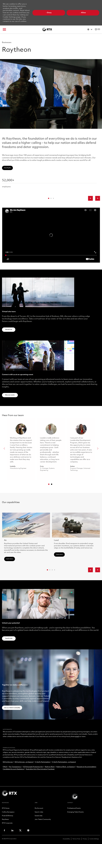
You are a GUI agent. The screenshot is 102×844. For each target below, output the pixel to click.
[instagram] (28, 830)
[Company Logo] (47, 29)
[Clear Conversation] (67, 255)
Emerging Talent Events (75, 812)
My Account (39, 808)
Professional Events (74, 808)
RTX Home (5, 808)
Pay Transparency (15, 767)
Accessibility (66, 839)
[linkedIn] (12, 830)
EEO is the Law (8, 762)
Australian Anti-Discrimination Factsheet (40, 769)
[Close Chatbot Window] (75, 255)
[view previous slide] (90, 198)
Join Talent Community (43, 819)
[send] (74, 795)
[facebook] (4, 830)
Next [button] (98, 448)
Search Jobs (39, 812)
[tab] (48, 198)
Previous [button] (4, 448)
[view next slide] (97, 198)
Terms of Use (76, 839)
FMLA (5, 767)
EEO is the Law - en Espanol (24, 762)
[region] (60, 525)
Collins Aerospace (8, 812)
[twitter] (20, 830)
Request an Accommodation (86, 767)
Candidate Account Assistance (13, 769)
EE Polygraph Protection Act (33, 767)
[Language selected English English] (90, 29)
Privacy (85, 839)
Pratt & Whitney (7, 815)
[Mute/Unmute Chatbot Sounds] (71, 255)
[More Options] (47, 795)
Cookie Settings (94, 839)
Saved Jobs (38, 815)
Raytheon (5, 819)
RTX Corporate (7, 823)
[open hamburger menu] (4, 29)
